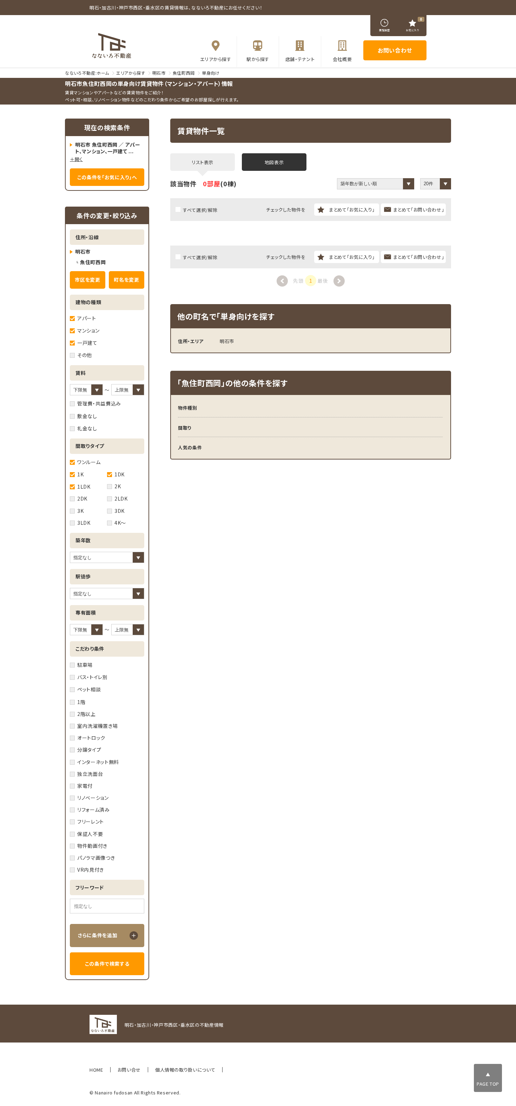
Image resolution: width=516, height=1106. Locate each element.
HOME (96, 1069)
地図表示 (274, 162)
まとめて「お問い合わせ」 (418, 209)
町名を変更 (126, 279)
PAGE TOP (488, 1083)
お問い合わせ (395, 50)
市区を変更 (87, 279)
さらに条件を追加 (97, 935)
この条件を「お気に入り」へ (107, 177)
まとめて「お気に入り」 (352, 209)
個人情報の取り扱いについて (185, 1069)
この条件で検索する (107, 963)
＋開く (76, 159)
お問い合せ (129, 1069)
